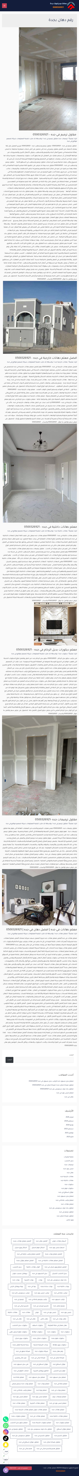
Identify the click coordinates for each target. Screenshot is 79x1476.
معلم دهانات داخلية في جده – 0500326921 (50, 527)
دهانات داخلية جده (61, 531)
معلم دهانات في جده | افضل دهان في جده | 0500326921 (41, 929)
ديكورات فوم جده (67, 1188)
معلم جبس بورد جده (20, 1397)
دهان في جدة (31, 1319)
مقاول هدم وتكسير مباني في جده (48, 1449)
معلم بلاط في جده (60, 1384)
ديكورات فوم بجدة (57, 1338)
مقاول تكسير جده (60, 1436)
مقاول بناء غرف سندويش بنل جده (61, 1208)
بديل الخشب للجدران (59, 1274)
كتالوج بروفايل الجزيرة (41, 1371)
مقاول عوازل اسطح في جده (29, 1442)
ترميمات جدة (63, 139)
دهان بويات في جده (59, 1319)
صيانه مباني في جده (38, 1358)
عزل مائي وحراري (21, 1358)
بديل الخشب (68, 1161)
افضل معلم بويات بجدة (53, 1254)
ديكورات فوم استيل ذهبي (18, 1332)
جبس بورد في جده (50, 1312)
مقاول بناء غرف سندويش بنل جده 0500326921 (56, 1089)
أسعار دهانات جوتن (59, 1241)
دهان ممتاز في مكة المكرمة (57, 1325)
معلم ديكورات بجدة (18, 1416)
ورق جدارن (69, 1220)
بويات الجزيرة (29, 1280)
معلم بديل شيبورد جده (65, 1196)
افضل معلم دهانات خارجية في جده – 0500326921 (46, 358)
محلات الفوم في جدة (21, 1371)
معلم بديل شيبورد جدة (58, 1377)
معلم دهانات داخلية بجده (58, 1416)
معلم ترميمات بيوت (59, 1397)
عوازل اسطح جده (59, 1364)
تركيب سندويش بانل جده (21, 1293)
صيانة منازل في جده (57, 1358)
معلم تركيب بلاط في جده (64, 1200)
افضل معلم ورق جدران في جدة (55, 1267)
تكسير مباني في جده (21, 1306)
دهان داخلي (44, 1319)
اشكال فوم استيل (38, 1248)
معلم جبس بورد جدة (39, 1397)
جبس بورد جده (68, 1169)
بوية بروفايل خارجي (16, 1287)
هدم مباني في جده (25, 1449)
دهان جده (70, 1173)
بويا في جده (32, 1287)
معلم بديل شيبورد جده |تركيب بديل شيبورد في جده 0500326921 (51, 1081)
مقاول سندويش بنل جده (21, 1436)
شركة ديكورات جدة (41, 1351)
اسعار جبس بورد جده (56, 1248)
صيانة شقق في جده (23, 1351)
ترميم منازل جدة (59, 1306)
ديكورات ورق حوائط (59, 1345)
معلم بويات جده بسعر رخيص (22, 1384)
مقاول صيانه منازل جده (65, 1216)
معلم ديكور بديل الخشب (18, 1423)
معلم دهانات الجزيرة (37, 1403)
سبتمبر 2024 (68, 1121)
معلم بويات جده (43, 1384)
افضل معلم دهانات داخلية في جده (50, 1261)
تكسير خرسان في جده (41, 1306)
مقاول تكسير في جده (42, 1436)
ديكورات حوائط (37, 1332)
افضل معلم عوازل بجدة (25, 1261)
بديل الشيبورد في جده (39, 1274)
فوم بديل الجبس (59, 1371)
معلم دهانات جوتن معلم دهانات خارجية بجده (31, 1410)
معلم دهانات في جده (37, 1416)
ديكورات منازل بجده (40, 1338)
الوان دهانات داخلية (33, 1267)
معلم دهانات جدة (19, 1403)
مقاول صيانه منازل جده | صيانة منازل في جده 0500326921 (52, 1085)
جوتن (37, 1312)
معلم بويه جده (41, 1390)
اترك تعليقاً (73, 139)
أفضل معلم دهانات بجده (22, 1241)
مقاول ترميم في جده (51, 139)
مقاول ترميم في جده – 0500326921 (55, 134)
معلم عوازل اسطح (64, 1429)
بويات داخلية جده (63, 1287)
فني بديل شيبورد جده (21, 1364)
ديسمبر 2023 (68, 1129)
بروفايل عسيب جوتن (19, 1274)
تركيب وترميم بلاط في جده (38, 1299)
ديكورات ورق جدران (21, 1338)
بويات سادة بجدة (46, 1287)
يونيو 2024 (69, 1125)
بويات (40, 1280)
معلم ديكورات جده (62, 1423)
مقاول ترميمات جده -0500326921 (56, 819)
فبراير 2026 (69, 1117)
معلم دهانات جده (61, 934)
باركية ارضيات (68, 1157)
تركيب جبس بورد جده (41, 1293)
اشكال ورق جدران (21, 1248)
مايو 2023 (70, 1137)
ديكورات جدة (63, 654)
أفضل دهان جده (41, 1241)
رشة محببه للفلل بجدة (21, 1345)
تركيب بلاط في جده (60, 1293)
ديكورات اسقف (37, 1325)
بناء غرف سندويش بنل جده (57, 1280)
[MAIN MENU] (4, 5)
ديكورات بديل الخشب (19, 1325)
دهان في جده (68, 1097)
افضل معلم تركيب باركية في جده (28, 1254)
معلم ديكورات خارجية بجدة (41, 1423)
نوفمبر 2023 (69, 1133)
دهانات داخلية (12, 1312)
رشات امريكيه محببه (40, 1345)
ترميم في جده (19, 1299)
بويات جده (16, 1280)
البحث (71, 1055)
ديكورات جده (51, 1332)
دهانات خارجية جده (60, 362)
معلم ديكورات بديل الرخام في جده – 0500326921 (46, 650)
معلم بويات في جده (58, 1390)
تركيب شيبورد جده (58, 1299)
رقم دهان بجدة (58, 1351)
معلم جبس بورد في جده (64, 1093)
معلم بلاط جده (18, 1377)
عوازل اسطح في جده (66, 1192)
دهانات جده (26, 1312)
